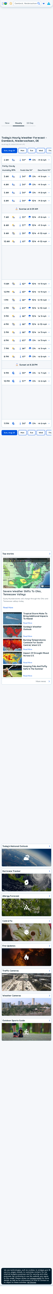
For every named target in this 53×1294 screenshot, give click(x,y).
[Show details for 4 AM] (49, 184)
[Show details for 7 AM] (49, 217)
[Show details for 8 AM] (49, 225)
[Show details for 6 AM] (49, 201)
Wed (41, 150)
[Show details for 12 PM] (49, 292)
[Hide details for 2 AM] (49, 160)
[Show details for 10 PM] (49, 381)
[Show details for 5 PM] (49, 332)
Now (7, 123)
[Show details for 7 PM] (49, 348)
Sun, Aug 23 (9, 150)
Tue (31, 150)
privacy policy (35, 1278)
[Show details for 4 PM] (49, 324)
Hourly (18, 123)
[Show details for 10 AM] (49, 241)
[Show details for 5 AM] (49, 192)
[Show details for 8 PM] (49, 356)
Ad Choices (31, 1282)
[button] (49, 1270)
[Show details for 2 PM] (49, 308)
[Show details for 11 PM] (49, 423)
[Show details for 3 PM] (49, 316)
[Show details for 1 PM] (49, 300)
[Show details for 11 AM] (49, 284)
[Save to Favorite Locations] (10, 3)
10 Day (29, 123)
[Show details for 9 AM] (49, 233)
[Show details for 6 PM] (49, 340)
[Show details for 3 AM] (49, 176)
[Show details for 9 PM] (49, 373)
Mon (22, 150)
